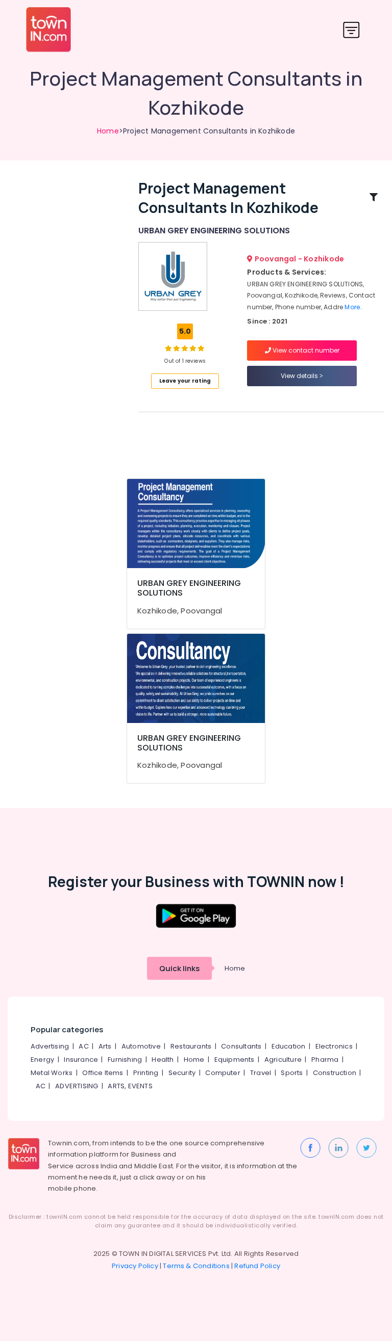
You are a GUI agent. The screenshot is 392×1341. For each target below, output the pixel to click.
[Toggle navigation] (351, 30)
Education (289, 1046)
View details (300, 375)
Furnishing (125, 1059)
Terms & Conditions (196, 1266)
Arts (105, 1046)
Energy (42, 1059)
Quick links (179, 968)
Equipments (234, 1059)
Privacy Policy (135, 1266)
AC (83, 1046)
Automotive (141, 1046)
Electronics (334, 1046)
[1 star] (201, 348)
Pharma (324, 1059)
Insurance (81, 1059)
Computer (222, 1073)
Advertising (50, 1046)
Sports (292, 1073)
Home (108, 131)
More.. (354, 307)
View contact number (305, 350)
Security (182, 1073)
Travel (260, 1073)
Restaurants (190, 1046)
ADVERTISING (76, 1086)
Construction (334, 1073)
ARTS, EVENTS (130, 1086)
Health (163, 1059)
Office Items (102, 1073)
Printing (146, 1073)
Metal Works (51, 1073)
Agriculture (283, 1059)
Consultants (241, 1046)
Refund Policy (257, 1266)
